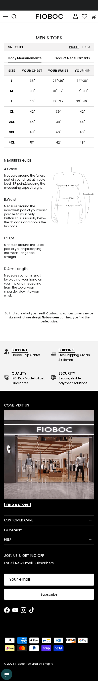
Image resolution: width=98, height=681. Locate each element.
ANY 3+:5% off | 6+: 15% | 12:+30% (49, 6)
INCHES (74, 47)
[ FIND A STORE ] (17, 505)
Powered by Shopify (39, 664)
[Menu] (5, 16)
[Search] (16, 16)
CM (87, 47)
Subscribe (49, 594)
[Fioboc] (49, 16)
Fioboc (20, 664)
